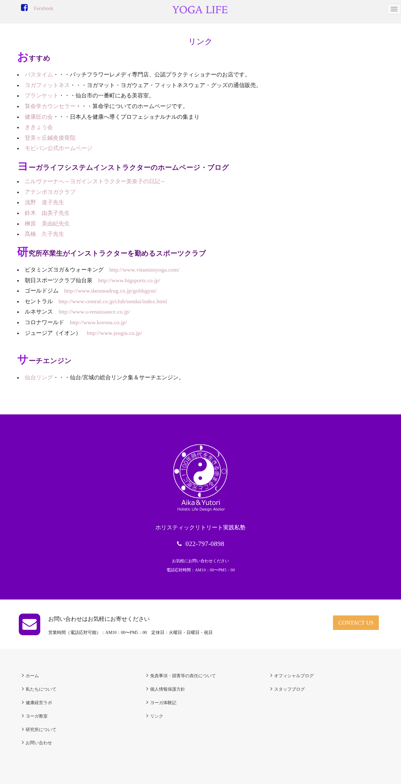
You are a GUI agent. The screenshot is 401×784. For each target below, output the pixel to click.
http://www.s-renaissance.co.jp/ (94, 312)
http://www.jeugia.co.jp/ (114, 333)
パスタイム (39, 74)
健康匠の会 (39, 117)
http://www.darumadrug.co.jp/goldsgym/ (110, 291)
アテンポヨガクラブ (50, 192)
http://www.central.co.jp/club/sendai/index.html (113, 301)
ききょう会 (39, 127)
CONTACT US (355, 623)
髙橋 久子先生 (44, 234)
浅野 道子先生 (44, 202)
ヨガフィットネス (47, 85)
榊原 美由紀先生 (47, 224)
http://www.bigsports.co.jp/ (129, 280)
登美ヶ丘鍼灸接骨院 (50, 138)
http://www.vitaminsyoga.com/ (144, 270)
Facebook (43, 8)
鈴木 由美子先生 (47, 213)
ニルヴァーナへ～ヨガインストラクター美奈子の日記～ (95, 181)
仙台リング (39, 377)
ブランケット (42, 95)
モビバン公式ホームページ (58, 148)
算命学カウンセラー (50, 106)
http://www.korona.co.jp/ (98, 322)
